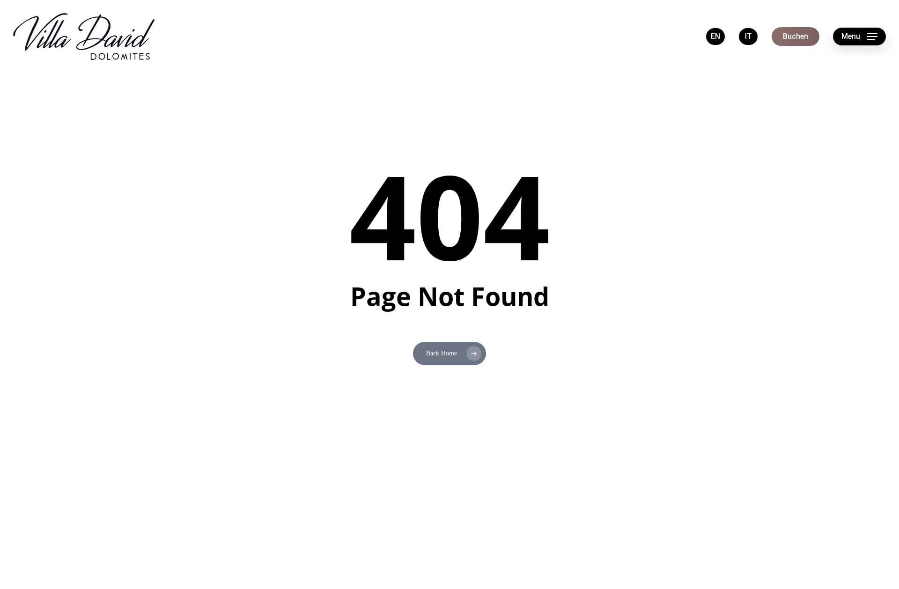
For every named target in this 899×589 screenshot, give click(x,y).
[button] (859, 37)
